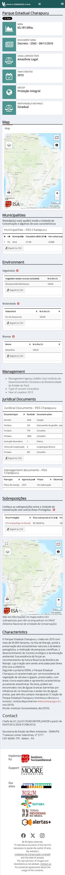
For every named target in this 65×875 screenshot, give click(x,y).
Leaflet (28, 208)
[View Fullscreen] (8, 137)
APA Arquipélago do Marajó (18, 523)
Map (7, 128)
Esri (38, 208)
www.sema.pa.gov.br (48, 701)
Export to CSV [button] (15, 248)
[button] (39, 4)
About (22, 204)
